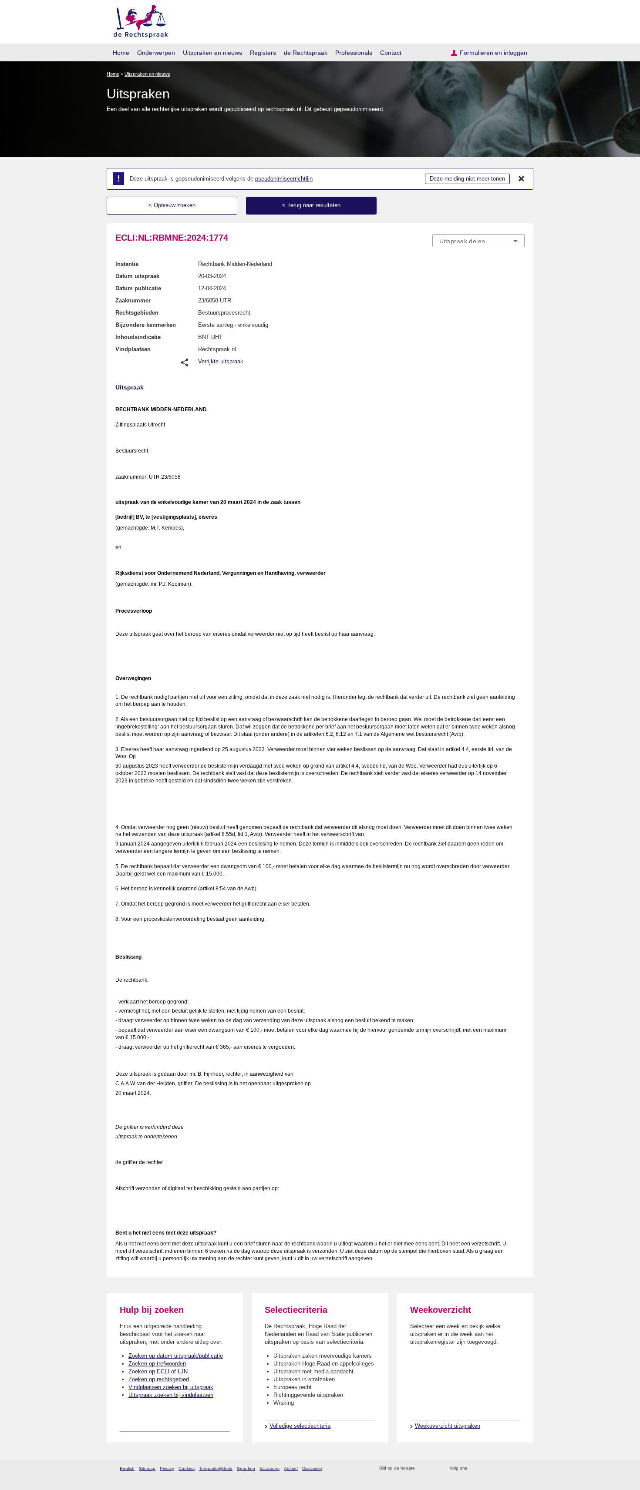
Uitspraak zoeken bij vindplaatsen (170, 1395)
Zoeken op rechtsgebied (158, 1379)
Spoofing (246, 1468)
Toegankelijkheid (215, 1468)
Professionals (353, 52)
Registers (263, 52)
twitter (474, 1468)
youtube (520, 1468)
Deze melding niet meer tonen (467, 178)
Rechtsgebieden (136, 312)
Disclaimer (312, 1468)
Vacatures (269, 1468)
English (127, 1468)
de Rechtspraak (305, 52)
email (434, 1468)
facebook (486, 1468)
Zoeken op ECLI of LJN (158, 1371)
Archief (291, 1468)
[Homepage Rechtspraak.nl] (138, 20)
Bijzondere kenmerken (145, 325)
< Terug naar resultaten (311, 205)
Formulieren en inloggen (493, 52)
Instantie (126, 264)
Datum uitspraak (137, 276)
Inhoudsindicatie (138, 337)
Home (121, 52)
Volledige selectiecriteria (299, 1426)
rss (423, 1468)
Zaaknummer (133, 300)
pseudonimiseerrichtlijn (284, 178)
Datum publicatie (138, 288)
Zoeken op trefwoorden (157, 1363)
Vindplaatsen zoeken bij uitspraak (170, 1387)
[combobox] (478, 240)
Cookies (187, 1468)
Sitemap (147, 1468)
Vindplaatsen (133, 349)
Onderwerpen (156, 52)
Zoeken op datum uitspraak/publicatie (175, 1355)
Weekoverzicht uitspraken (447, 1426)
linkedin (508, 1468)
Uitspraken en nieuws (212, 52)
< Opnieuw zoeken (171, 205)
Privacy (167, 1468)
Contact (390, 52)
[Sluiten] (521, 179)
